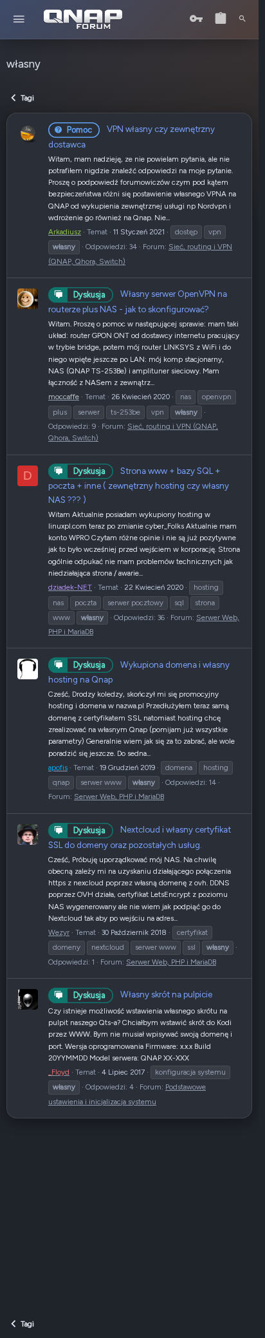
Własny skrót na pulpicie (142, 994)
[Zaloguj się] (196, 19)
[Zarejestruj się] (220, 19)
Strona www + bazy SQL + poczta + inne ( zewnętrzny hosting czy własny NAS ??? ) (138, 485)
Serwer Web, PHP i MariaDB (119, 796)
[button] (19, 19)
